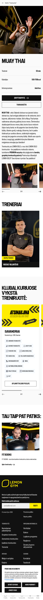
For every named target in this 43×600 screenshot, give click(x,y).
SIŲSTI (35, 506)
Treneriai (5, 547)
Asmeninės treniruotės (10, 539)
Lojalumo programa (30, 537)
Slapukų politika (27, 517)
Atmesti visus (13, 590)
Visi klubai (26, 528)
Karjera (4, 563)
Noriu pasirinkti (30, 585)
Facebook (26, 563)
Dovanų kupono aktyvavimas (28, 546)
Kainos (25, 532)
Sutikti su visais (13, 585)
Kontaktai (26, 559)
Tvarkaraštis (22, 105)
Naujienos (26, 541)
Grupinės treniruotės (9, 535)
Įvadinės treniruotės (9, 543)
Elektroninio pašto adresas (10, 501)
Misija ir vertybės (8, 559)
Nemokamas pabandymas (6, 529)
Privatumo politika (28, 512)
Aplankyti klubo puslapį (20, 384)
